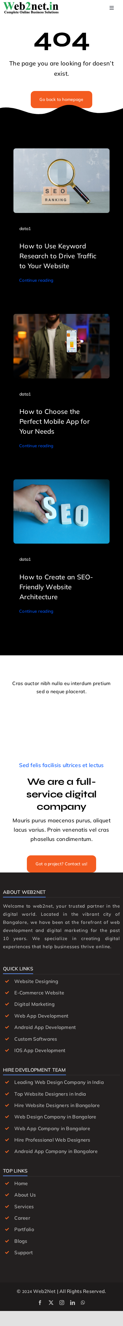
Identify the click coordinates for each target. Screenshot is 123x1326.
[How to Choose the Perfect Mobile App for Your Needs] (61, 318)
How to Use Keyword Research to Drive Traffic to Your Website (58, 256)
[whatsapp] (83, 1302)
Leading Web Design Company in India (59, 1082)
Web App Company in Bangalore (52, 1128)
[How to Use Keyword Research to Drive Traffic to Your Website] (61, 152)
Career (22, 1218)
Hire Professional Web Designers (52, 1140)
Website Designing (36, 981)
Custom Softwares (35, 1039)
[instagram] (61, 1302)
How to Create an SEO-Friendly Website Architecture (56, 587)
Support (23, 1252)
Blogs (20, 1241)
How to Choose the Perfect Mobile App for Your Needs (54, 421)
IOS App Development (39, 1050)
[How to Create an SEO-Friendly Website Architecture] (61, 483)
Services (24, 1206)
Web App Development (41, 1016)
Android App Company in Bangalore (56, 1151)
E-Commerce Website (39, 993)
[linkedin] (72, 1302)
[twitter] (51, 1302)
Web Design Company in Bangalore (55, 1117)
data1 (25, 228)
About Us (25, 1195)
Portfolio (24, 1229)
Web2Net (44, 1291)
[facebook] (40, 1302)
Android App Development (45, 1027)
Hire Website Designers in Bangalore (56, 1105)
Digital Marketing (34, 1004)
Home (21, 1183)
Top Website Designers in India (50, 1094)
